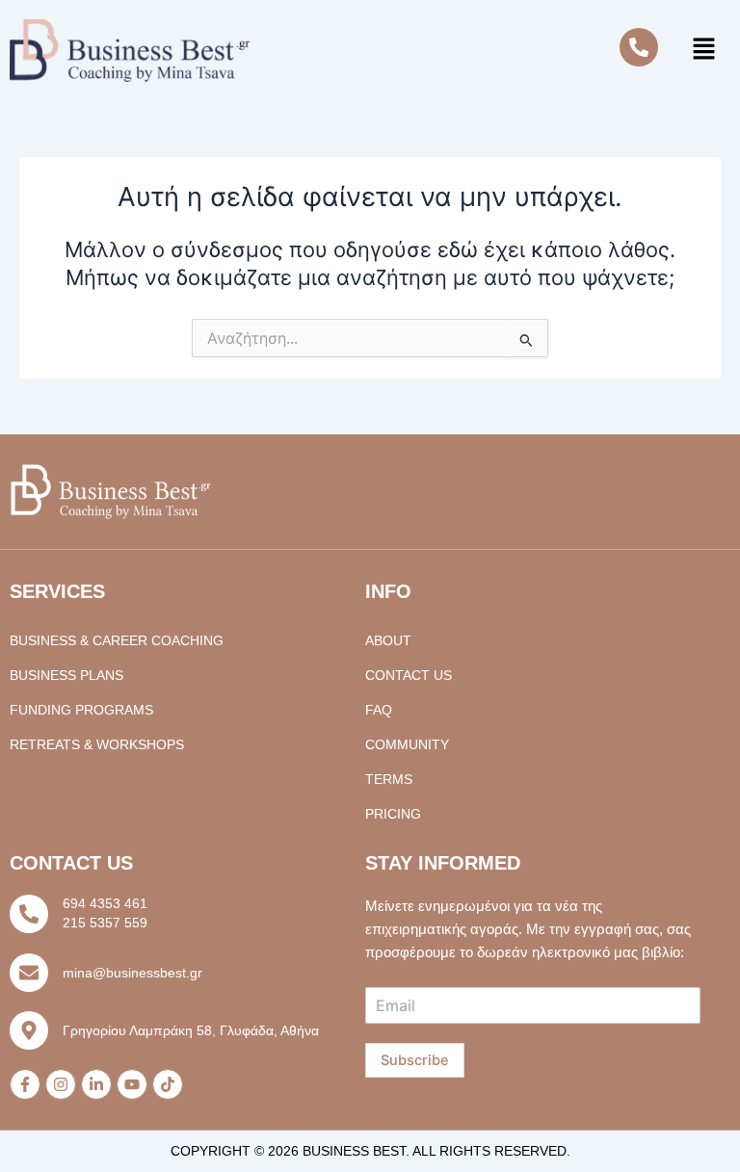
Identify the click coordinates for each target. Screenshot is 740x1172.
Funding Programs (81, 709)
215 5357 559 (105, 922)
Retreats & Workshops (97, 744)
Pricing (393, 813)
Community (407, 744)
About (388, 640)
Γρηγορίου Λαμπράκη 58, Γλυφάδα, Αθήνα (191, 1030)
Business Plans (66, 675)
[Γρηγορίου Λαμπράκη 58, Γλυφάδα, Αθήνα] (29, 1030)
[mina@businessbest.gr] (29, 972)
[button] (703, 50)
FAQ (378, 709)
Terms (388, 779)
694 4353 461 (105, 903)
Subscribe (415, 1060)
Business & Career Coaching (117, 640)
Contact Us (408, 675)
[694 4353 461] (29, 914)
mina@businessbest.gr (132, 972)
